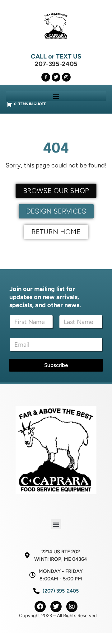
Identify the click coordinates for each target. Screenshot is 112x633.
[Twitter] (56, 77)
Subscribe (56, 365)
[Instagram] (66, 77)
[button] (56, 96)
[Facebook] (40, 606)
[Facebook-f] (45, 77)
